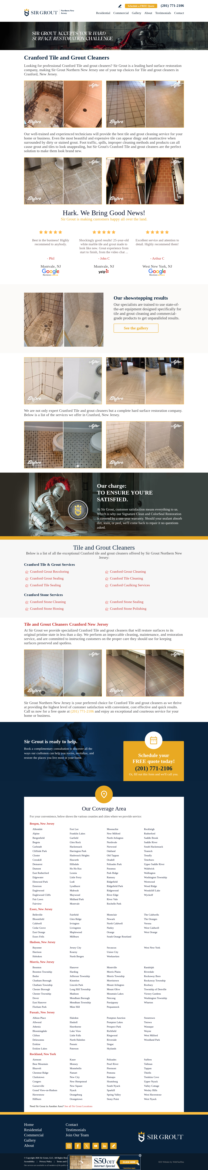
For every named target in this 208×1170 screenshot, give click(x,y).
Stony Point (113, 1099)
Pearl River (112, 1064)
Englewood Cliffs (42, 894)
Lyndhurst (75, 886)
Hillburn (37, 1099)
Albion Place (39, 1017)
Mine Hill (75, 1006)
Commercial (121, 13)
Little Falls (75, 1035)
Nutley (110, 927)
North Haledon (77, 1039)
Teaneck (148, 851)
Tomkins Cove (151, 1077)
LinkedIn (104, 1146)
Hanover (74, 967)
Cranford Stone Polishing (128, 608)
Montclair (112, 914)
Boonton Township (42, 971)
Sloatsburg (112, 1081)
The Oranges (150, 919)
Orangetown (76, 1099)
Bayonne (37, 947)
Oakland (111, 851)
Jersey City (75, 947)
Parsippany (112, 1002)
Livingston (75, 927)
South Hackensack (153, 846)
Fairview (37, 903)
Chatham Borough (42, 980)
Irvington (74, 923)
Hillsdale (74, 864)
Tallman (148, 1064)
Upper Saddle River (154, 864)
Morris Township (116, 976)
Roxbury (148, 985)
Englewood (38, 890)
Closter (36, 855)
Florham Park (40, 1006)
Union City (112, 952)
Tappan (148, 1068)
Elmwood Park (40, 881)
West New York (152, 947)
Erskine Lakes (40, 1048)
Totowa (148, 1022)
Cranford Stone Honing (47, 608)
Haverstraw (38, 1094)
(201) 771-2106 (172, 6)
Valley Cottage (151, 1085)
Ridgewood (113, 890)
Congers (37, 1081)
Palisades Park (114, 864)
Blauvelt (37, 1068)
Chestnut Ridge (40, 1072)
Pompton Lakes (115, 1022)
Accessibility (29, 1162)
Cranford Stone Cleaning (48, 602)
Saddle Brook (151, 838)
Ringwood (112, 1035)
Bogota (36, 842)
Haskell (74, 1022)
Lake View (75, 1031)
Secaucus (111, 947)
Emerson (37, 886)
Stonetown (149, 1017)
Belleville (37, 914)
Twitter (86, 1146)
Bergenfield (39, 838)
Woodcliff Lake (152, 890)
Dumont (37, 868)
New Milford (113, 833)
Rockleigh (149, 829)
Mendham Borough (80, 998)
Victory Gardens (152, 993)
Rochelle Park (114, 903)
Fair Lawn (38, 899)
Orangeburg (76, 1094)
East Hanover (39, 1002)
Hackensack (76, 846)
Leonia (73, 873)
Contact (179, 13)
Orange (110, 932)
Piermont (111, 1068)
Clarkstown (38, 1077)
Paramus (111, 868)
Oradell (110, 859)
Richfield (111, 1031)
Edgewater (38, 877)
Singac (110, 1044)
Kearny (73, 952)
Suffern (148, 1059)
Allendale (37, 829)
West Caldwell (151, 927)
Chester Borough (41, 989)
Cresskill (37, 859)
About (148, 13)
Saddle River (150, 842)
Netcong (111, 998)
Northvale (112, 842)
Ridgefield (112, 881)
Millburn (74, 936)
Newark (111, 919)
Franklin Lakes (77, 833)
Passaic (73, 1044)
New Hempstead (78, 1081)
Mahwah (74, 890)
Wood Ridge (150, 886)
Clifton (36, 1035)
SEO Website (164, 1162)
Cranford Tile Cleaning (126, 578)
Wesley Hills (150, 1090)
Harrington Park (78, 851)
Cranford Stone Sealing (126, 602)
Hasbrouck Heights (79, 855)
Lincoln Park (76, 985)
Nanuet (73, 1072)
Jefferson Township (80, 976)
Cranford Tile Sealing (45, 585)
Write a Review (119, 6)
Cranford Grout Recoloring (49, 571)
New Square (76, 1085)
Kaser (73, 1059)
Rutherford (149, 833)
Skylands (111, 1048)
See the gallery (136, 328)
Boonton (37, 967)
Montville (112, 967)
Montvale (75, 903)
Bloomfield (38, 919)
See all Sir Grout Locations (78, 1106)
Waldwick (149, 868)
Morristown (113, 980)
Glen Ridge (76, 919)
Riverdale (149, 971)
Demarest (37, 864)
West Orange (150, 932)
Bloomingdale (40, 1031)
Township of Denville (155, 989)
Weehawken (113, 956)
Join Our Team (77, 1135)
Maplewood (76, 932)
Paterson (74, 1048)
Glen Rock (75, 842)
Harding (74, 971)
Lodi (72, 881)
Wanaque (149, 1026)
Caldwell (37, 923)
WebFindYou (178, 1162)
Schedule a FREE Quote (141, 6)
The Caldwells (151, 914)
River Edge (112, 894)
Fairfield (74, 914)
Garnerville (38, 1085)
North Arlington (115, 838)
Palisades (111, 1059)
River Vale (112, 899)
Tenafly (148, 855)
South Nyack (113, 1085)
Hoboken (37, 956)
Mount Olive (113, 989)
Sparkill (111, 1090)
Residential (103, 13)
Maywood (75, 894)
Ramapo (111, 1077)
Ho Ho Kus (76, 868)
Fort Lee (74, 829)
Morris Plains (114, 971)
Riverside (112, 1039)
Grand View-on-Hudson (45, 1090)
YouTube (95, 1146)
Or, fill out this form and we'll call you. (153, 774)
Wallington (149, 873)
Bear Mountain (40, 1064)
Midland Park (77, 899)
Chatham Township (42, 985)
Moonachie (112, 829)
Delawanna (38, 1039)
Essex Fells (38, 936)
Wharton (148, 1002)
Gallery (136, 13)
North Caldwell (115, 923)
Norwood (111, 846)
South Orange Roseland (119, 936)
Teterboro (149, 859)
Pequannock (113, 1006)
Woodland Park (152, 1039)
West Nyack (150, 1099)
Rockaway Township (155, 980)
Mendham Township (80, 1002)
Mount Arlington (115, 985)
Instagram (69, 1146)
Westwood (149, 881)
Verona (147, 923)
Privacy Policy (45, 1162)
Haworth (74, 859)
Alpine (36, 833)
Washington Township (155, 877)
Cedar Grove (39, 927)
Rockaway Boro (152, 976)
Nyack (73, 1090)
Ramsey (111, 877)
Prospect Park (114, 1026)
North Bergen (77, 956)
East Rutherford (41, 873)
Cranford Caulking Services (130, 585)
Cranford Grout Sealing (47, 578)
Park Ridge (112, 873)
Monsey (74, 1064)
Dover (36, 998)
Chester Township (42, 993)
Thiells (147, 1072)
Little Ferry (76, 877)
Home (29, 1124)
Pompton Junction (116, 1017)
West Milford (151, 1035)
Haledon (74, 1017)
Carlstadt (37, 846)
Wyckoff (148, 894)
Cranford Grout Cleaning (128, 571)
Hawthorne (75, 1026)
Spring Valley (114, 1094)
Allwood (37, 1022)
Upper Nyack (151, 1081)
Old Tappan (113, 855)
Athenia (37, 1026)
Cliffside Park (40, 851)
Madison (74, 993)
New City (75, 1077)
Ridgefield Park (115, 886)
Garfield (74, 838)
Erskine (36, 1044)
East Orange (39, 932)
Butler (36, 976)
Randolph (149, 967)
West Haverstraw (153, 1094)
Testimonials (163, 13)
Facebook (78, 1146)
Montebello (76, 1068)
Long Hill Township (80, 989)
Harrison (37, 952)
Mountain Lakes (115, 993)
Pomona (111, 1072)
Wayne (147, 1031)
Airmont (37, 1059)
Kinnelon (74, 980)
